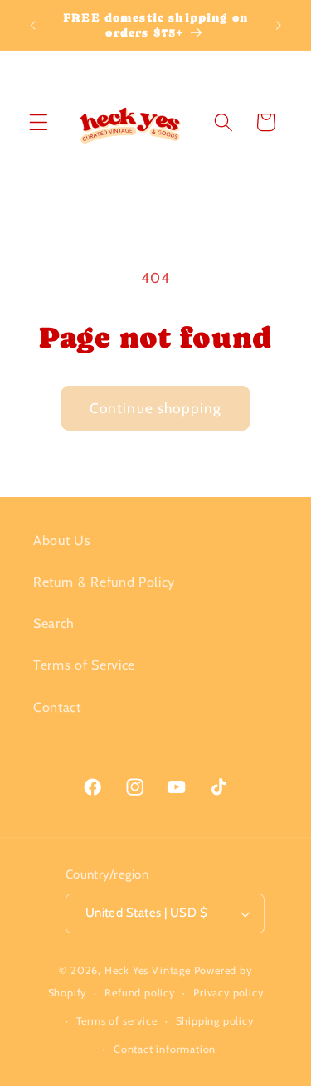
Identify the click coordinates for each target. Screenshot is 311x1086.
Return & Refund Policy (104, 581)
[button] (38, 122)
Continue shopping (156, 407)
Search (54, 623)
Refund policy (139, 992)
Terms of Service (84, 664)
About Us (62, 540)
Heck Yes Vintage (147, 970)
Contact (57, 707)
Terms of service (117, 1021)
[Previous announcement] (32, 25)
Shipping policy (215, 1021)
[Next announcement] (278, 25)
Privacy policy (228, 992)
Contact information (165, 1049)
